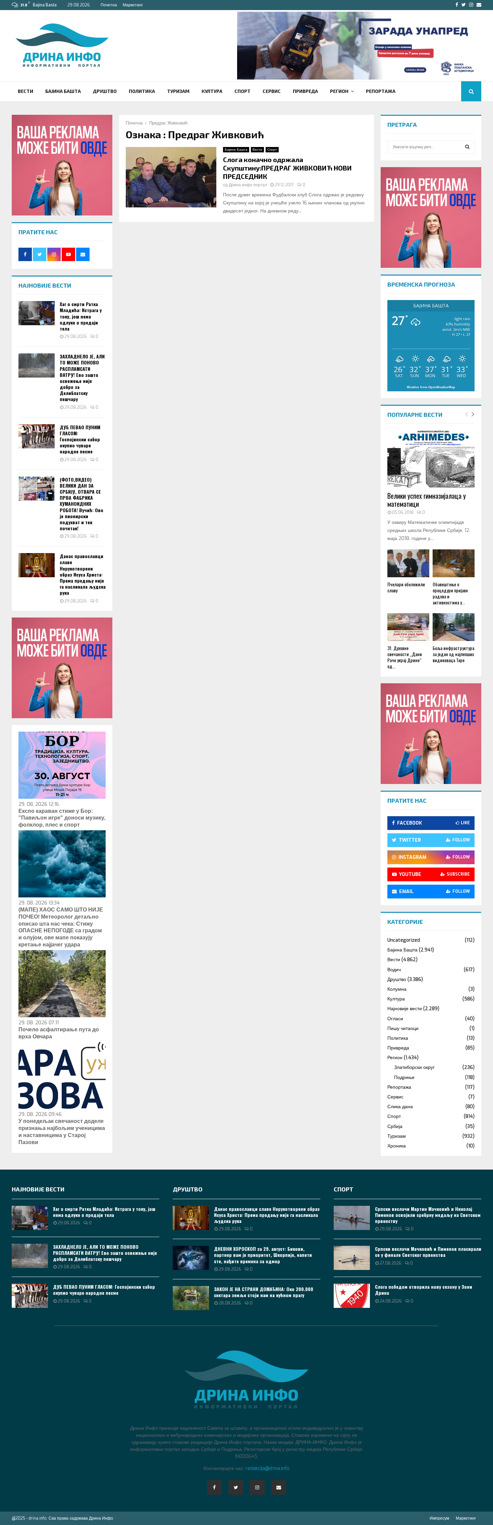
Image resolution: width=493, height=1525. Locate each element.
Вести (25, 91)
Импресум (439, 1518)
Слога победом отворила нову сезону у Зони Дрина (423, 1289)
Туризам (178, 91)
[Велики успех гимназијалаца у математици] (431, 459)
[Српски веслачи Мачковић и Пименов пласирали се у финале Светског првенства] (352, 1258)
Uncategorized (403, 940)
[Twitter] (235, 1487)
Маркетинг (133, 5)
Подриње (404, 1077)
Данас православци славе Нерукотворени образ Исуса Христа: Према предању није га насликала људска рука (83, 574)
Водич (394, 970)
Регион (339, 91)
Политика (142, 91)
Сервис (272, 91)
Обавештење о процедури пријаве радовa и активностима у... (450, 593)
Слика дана (400, 1106)
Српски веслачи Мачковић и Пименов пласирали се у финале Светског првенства (428, 1251)
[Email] (278, 1487)
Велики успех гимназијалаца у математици (426, 500)
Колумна (396, 989)
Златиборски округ (414, 1067)
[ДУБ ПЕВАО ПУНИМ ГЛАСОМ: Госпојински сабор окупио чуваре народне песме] (36, 436)
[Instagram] (257, 1487)
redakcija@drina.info (267, 1468)
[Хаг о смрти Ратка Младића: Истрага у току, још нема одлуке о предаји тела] (36, 313)
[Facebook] (214, 1487)
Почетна (109, 5)
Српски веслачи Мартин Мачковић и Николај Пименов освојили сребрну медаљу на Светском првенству (428, 1214)
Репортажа (380, 91)
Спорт (242, 91)
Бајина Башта (63, 91)
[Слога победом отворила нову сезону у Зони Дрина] (352, 1296)
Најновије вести (404, 1008)
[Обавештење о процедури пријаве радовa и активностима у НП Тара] (454, 563)
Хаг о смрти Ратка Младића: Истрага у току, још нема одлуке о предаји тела (81, 316)
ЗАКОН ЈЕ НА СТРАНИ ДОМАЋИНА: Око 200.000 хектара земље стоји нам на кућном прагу (263, 1291)
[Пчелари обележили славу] (408, 563)
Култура (212, 91)
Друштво (105, 91)
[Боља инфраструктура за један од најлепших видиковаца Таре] (454, 627)
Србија (394, 1126)
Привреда (305, 91)
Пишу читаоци (403, 1028)
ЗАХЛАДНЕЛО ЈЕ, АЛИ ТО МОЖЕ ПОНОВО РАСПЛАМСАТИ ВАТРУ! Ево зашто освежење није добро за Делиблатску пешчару (82, 377)
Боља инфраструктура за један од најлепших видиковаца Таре (453, 653)
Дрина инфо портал (248, 185)
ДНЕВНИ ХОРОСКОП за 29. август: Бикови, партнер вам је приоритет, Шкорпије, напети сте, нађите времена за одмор (263, 1254)
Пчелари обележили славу (406, 587)
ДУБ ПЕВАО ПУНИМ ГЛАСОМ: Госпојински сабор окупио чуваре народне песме (80, 439)
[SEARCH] (467, 147)
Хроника (396, 1146)
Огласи (395, 1019)
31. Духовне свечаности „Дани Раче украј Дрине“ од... (404, 657)
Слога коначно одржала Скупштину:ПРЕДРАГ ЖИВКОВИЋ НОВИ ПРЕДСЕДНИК (287, 167)
